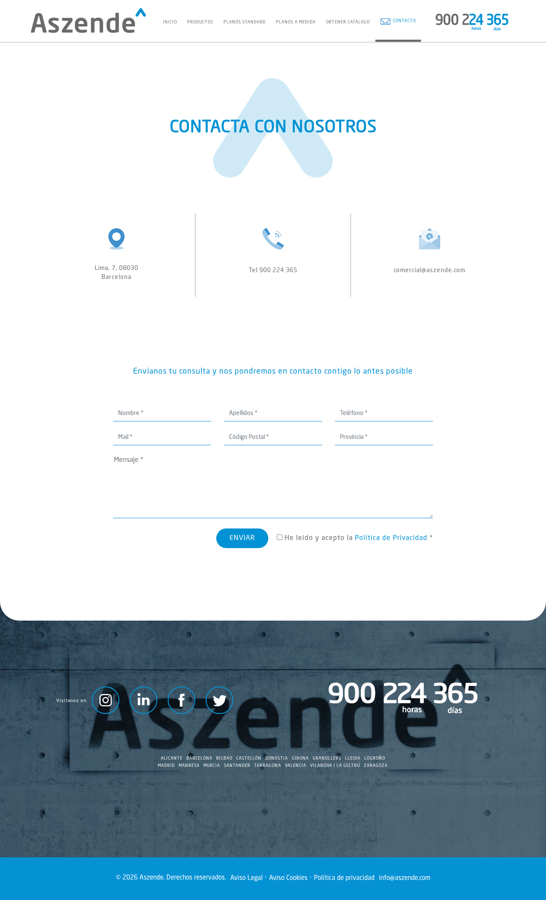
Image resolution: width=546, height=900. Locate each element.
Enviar (242, 538)
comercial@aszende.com (429, 270)
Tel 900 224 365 (273, 270)
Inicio (170, 22)
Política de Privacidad (391, 538)
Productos (200, 22)
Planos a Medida (296, 22)
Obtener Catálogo (348, 22)
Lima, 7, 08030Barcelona (116, 272)
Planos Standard (245, 22)
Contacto (403, 21)
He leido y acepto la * (357, 538)
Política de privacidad (344, 878)
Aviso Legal (246, 878)
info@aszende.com (404, 878)
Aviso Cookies (288, 878)
